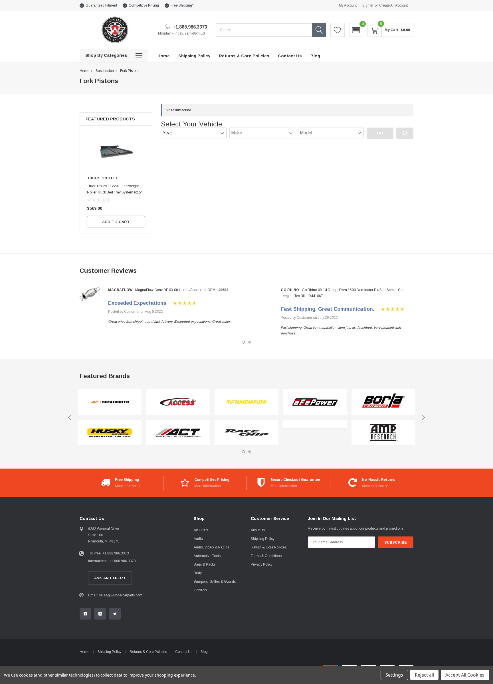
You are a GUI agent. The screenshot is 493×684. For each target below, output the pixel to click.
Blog (204, 652)
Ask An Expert (110, 578)
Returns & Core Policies (148, 652)
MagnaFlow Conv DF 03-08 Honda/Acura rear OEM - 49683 (181, 290)
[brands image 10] (383, 433)
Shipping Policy (262, 539)
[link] (116, 151)
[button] (356, 30)
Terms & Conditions (266, 556)
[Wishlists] (337, 30)
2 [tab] (249, 342)
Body (198, 573)
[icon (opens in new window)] (85, 614)
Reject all (424, 675)
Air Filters (201, 530)
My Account (348, 5)
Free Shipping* (182, 5)
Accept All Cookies (464, 675)
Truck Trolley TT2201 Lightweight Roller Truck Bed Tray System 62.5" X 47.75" (114, 192)
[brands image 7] (315, 402)
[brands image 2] (110, 433)
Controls (200, 590)
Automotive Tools (207, 556)
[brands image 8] (315, 424)
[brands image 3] (178, 402)
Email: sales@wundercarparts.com (115, 595)
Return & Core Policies (268, 547)
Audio (198, 539)
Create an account (393, 5)
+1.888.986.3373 (189, 27)
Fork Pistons (129, 71)
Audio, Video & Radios (211, 547)
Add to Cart (116, 222)
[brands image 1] (110, 402)
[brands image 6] (246, 433)
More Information (128, 486)
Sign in (367, 5)
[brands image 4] (178, 433)
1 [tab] (243, 342)
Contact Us (183, 652)
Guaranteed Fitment (101, 5)
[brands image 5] (246, 402)
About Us (258, 530)
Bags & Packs (204, 564)
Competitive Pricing (144, 5)
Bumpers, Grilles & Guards (215, 582)
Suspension (105, 71)
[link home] (114, 30)
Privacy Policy (261, 564)
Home (84, 71)
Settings (394, 675)
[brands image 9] (383, 402)
